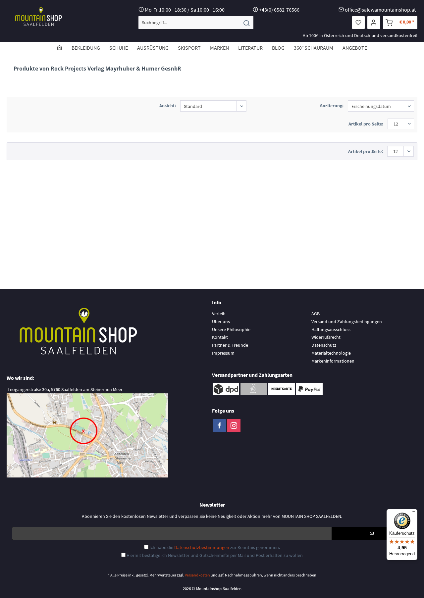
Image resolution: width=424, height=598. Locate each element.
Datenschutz (323, 345)
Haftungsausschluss (330, 329)
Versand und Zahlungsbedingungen (346, 321)
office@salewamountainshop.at (380, 9)
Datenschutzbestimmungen (201, 547)
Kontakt (220, 337)
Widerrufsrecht (326, 337)
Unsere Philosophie (231, 329)
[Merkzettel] (358, 22)
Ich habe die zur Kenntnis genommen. (214, 547)
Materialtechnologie (331, 353)
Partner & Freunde (230, 345)
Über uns (221, 321)
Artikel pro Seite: (365, 124)
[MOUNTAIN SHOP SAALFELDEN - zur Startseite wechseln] (38, 16)
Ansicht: (167, 106)
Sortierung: (332, 106)
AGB (315, 314)
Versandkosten (197, 575)
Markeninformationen (332, 361)
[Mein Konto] (373, 22)
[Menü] (413, 513)
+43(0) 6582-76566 (279, 9)
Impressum (223, 353)
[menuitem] (195, 22)
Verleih (219, 314)
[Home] (59, 48)
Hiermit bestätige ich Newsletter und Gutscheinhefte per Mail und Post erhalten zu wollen (215, 555)
